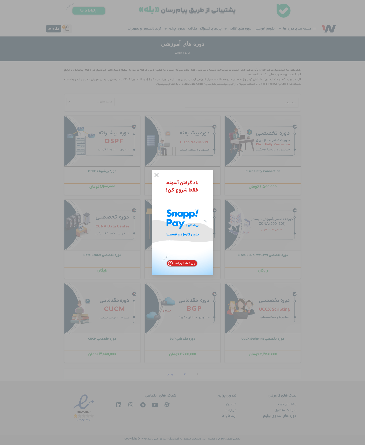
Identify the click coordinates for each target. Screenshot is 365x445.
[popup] (182, 222)
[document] (182, 222)
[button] (156, 175)
